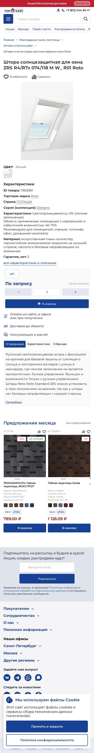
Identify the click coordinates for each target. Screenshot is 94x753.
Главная (8, 39)
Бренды (23, 29)
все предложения (78, 423)
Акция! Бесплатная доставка (47, 3)
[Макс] (38, 677)
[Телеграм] (17, 677)
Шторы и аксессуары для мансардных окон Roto (37, 51)
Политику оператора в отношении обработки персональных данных (41, 589)
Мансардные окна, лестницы (39, 39)
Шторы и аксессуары (18, 45)
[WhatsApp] (27, 677)
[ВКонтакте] (6, 677)
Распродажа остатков (69, 29)
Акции (10, 29)
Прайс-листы (42, 29)
